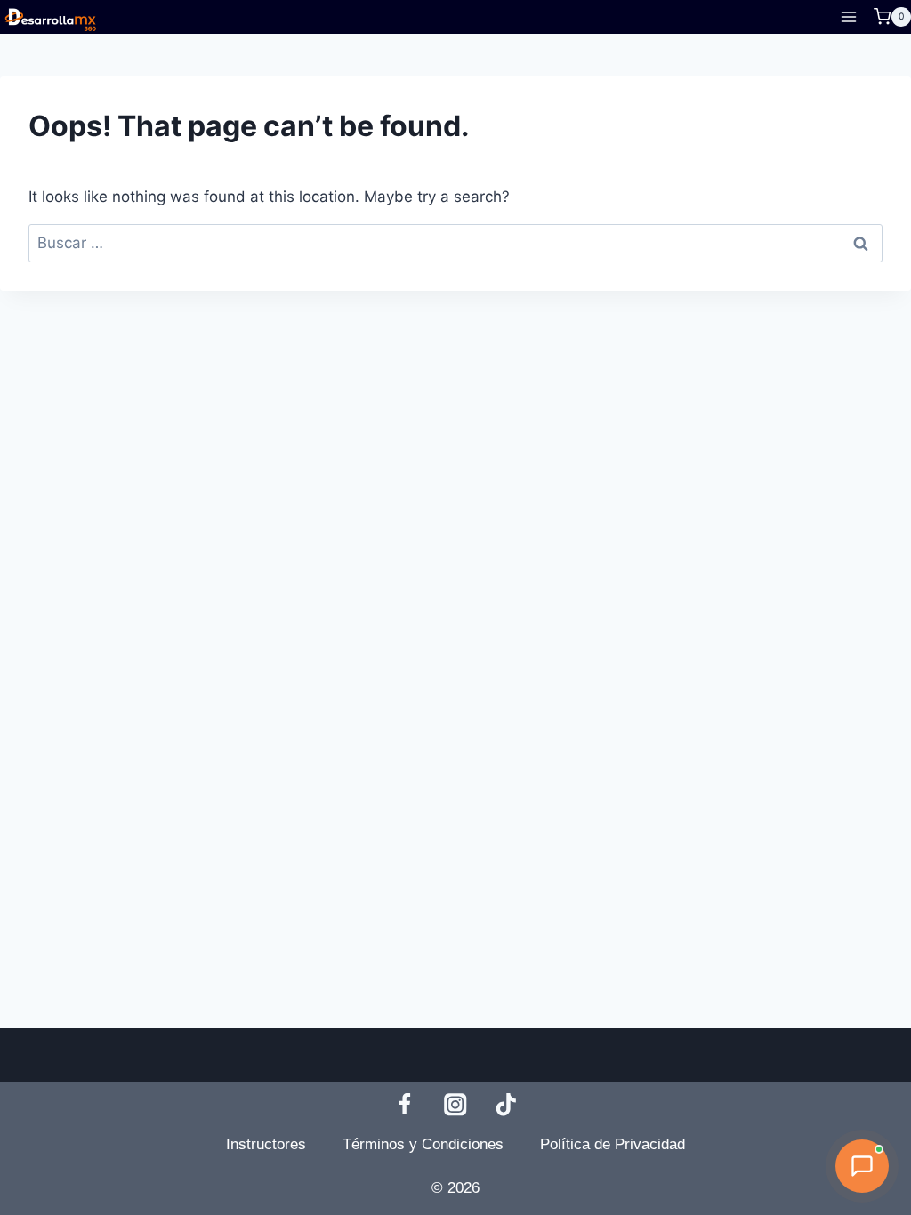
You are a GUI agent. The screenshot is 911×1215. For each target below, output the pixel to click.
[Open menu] (848, 16)
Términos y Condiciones (423, 1144)
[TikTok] (506, 1104)
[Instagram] (456, 1104)
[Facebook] (404, 1104)
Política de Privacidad (612, 1144)
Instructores (266, 1144)
